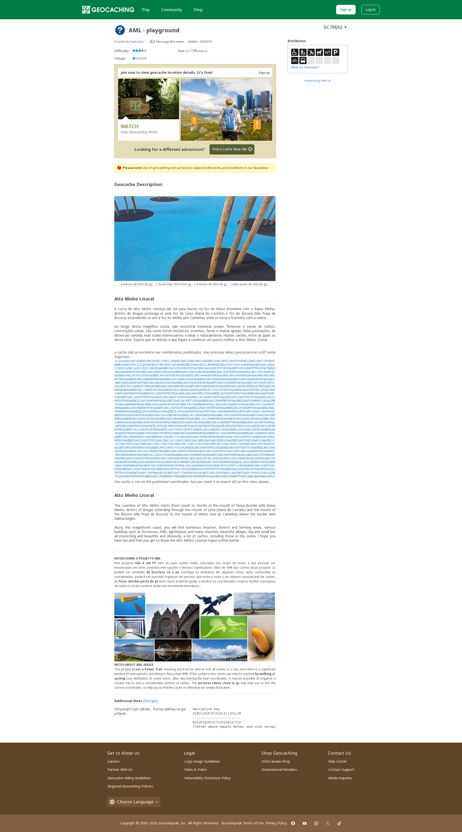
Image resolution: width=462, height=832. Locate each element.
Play (146, 9)
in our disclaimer (256, 168)
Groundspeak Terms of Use (242, 823)
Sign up (346, 9)
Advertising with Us (317, 81)
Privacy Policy (276, 823)
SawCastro (137, 42)
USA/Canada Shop (276, 761)
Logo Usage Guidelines (202, 761)
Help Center (337, 761)
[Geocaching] (108, 9)
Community (171, 9)
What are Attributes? (305, 67)
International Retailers (279, 769)
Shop (198, 9)
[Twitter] (328, 823)
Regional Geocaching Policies (130, 786)
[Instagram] (316, 823)
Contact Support (341, 769)
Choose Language (135, 802)
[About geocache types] (120, 30)
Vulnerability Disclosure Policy (207, 778)
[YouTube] (305, 823)
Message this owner (170, 42)
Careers (114, 761)
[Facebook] (293, 823)
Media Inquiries (340, 778)
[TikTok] (339, 823)
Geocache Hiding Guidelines (129, 778)
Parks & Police (195, 769)
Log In (371, 9)
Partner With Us (120, 769)
